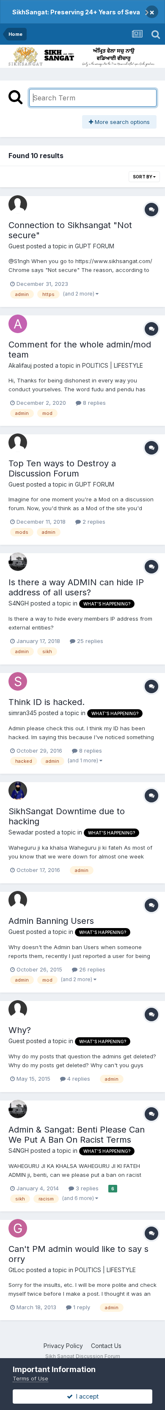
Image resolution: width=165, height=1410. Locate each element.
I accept (86, 1396)
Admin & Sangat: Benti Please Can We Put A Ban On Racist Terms (76, 1135)
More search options (121, 121)
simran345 (22, 712)
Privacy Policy (63, 1345)
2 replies (93, 521)
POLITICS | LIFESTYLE (112, 365)
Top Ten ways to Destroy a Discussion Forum (62, 468)
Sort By (143, 176)
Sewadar (20, 832)
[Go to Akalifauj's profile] (17, 324)
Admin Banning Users (51, 921)
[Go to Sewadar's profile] (17, 790)
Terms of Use (30, 1378)
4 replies (78, 1078)
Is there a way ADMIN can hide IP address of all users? (76, 587)
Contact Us (106, 1345)
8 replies (93, 402)
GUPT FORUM (94, 246)
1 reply (81, 1307)
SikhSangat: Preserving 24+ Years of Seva (76, 12)
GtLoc (16, 1269)
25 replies (89, 641)
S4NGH (18, 603)
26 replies (91, 969)
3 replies (86, 1188)
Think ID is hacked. (46, 702)
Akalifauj (20, 365)
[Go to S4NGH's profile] (17, 561)
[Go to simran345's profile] (17, 681)
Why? (19, 1030)
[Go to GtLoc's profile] (17, 1228)
